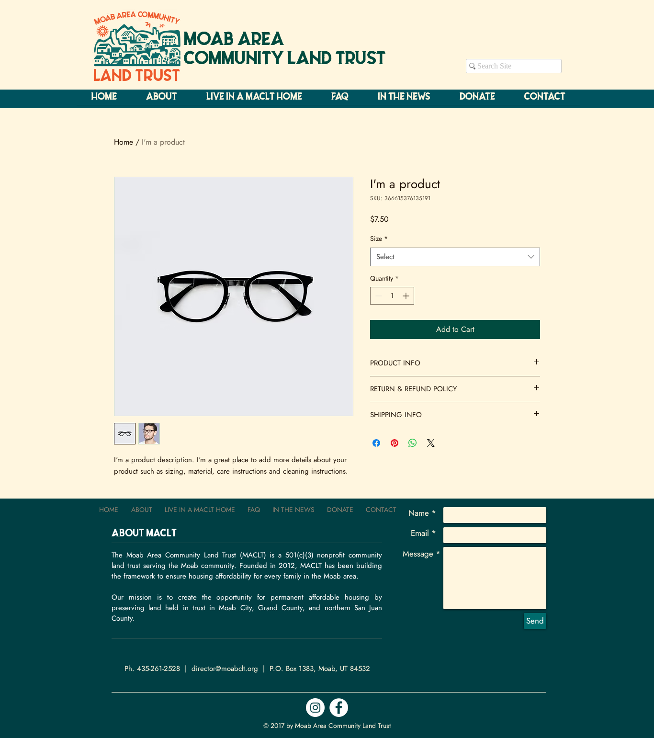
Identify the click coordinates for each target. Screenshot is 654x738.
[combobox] (455, 257)
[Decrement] (377, 295)
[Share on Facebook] (376, 443)
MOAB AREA (234, 40)
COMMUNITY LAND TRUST (285, 59)
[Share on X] (431, 443)
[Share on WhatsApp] (412, 443)
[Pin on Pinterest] (394, 443)
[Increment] (407, 295)
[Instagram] (315, 707)
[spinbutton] (392, 295)
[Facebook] (338, 707)
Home (123, 142)
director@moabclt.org (225, 668)
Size (379, 238)
